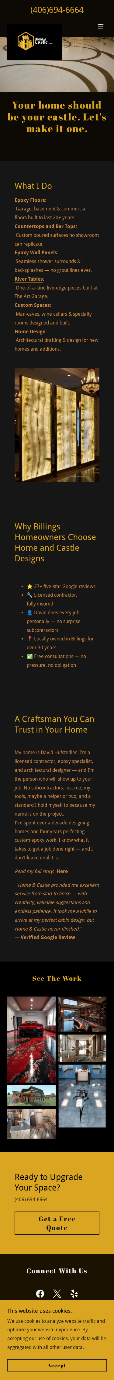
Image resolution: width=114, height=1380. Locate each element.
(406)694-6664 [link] (57, 10)
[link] (34, 26)
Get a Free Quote (57, 1223)
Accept (57, 1365)
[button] (101, 26)
